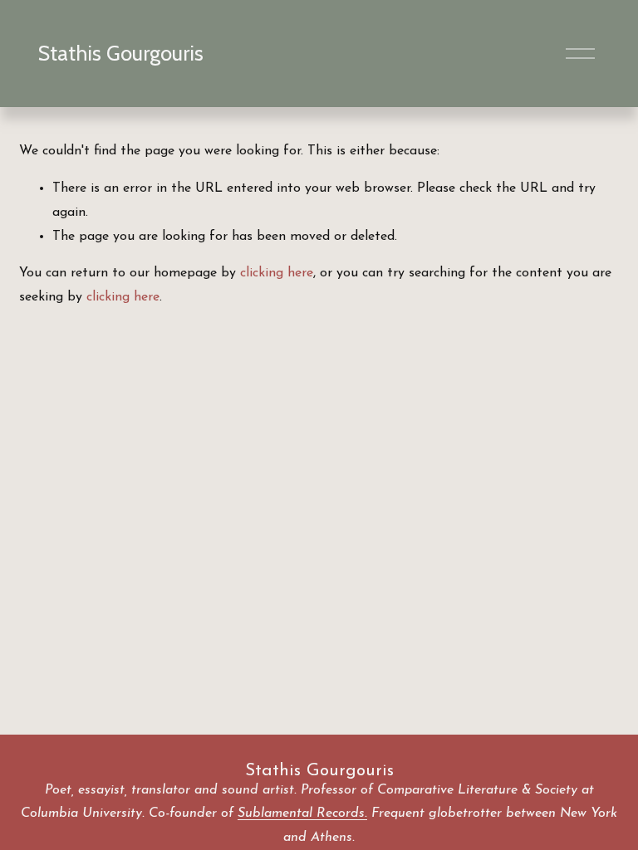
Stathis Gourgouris (121, 53)
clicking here (276, 273)
